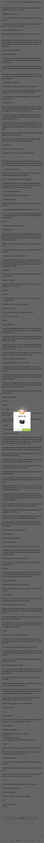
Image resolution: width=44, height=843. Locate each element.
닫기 (18, 429)
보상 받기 (26, 429)
